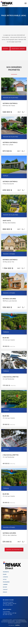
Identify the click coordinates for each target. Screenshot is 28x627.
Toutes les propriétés (14, 549)
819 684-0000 (9, 605)
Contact (5, 589)
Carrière (5, 584)
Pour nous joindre (18, 48)
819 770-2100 (8, 614)
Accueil (5, 48)
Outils (4, 579)
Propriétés (6, 571)
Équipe (4, 574)
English (5, 592)
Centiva (17, 625)
